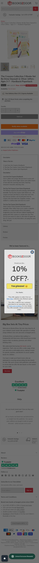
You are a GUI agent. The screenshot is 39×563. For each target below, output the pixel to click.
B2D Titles (10, 299)
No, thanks (19, 292)
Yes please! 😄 (19, 286)
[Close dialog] (32, 252)
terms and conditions (15, 306)
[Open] (4, 558)
